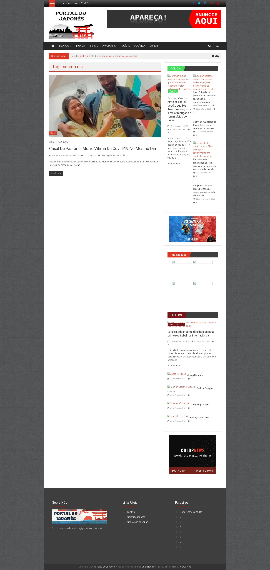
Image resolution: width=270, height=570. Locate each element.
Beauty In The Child (199, 417)
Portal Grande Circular (191, 512)
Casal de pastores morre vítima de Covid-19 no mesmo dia (102, 148)
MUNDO (80, 45)
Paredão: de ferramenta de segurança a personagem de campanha (104, 56)
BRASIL (94, 45)
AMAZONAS (109, 45)
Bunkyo (131, 512)
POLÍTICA (139, 45)
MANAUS (64, 45)
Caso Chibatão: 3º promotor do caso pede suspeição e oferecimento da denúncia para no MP (204, 99)
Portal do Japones (177, 129)
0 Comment (89, 155)
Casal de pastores (108, 155)
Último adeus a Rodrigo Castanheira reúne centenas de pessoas (204, 125)
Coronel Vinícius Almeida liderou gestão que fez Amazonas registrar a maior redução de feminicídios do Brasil (180, 109)
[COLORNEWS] (79, 516)
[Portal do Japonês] (53, 46)
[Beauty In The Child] (178, 416)
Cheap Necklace (195, 375)
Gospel (53, 133)
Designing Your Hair (200, 404)
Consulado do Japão (137, 522)
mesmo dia (120, 155)
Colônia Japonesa (136, 517)
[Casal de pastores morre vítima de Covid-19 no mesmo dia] (105, 106)
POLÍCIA (125, 45)
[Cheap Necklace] (177, 373)
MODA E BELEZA (177, 324)
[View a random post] (217, 45)
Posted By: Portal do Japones (64, 155)
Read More (173, 163)
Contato (154, 45)
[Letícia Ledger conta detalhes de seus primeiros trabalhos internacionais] (193, 324)
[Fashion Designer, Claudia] (181, 386)
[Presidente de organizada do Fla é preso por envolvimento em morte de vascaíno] (204, 149)
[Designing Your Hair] (179, 403)
